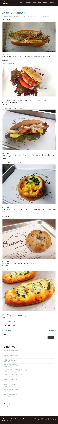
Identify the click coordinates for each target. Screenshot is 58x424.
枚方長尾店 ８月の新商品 (11, 379)
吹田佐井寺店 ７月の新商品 (13, 13)
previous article (6, 330)
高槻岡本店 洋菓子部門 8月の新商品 (14, 375)
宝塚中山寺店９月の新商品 (11, 355)
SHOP (39, 3)
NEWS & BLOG (27, 3)
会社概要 (47, 419)
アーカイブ (7, 404)
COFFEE (34, 3)
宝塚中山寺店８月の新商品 (11, 389)
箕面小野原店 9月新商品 (11, 365)
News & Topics (33, 16)
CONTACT (52, 3)
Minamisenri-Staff (21, 16)
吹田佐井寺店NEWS (44, 16)
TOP (21, 3)
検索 (5, 334)
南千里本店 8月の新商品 (10, 394)
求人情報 (40, 419)
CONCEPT (45, 3)
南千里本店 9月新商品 (10, 360)
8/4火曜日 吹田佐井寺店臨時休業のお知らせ (16, 370)
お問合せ (53, 419)
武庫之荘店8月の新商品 (10, 384)
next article (52, 330)
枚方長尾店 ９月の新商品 (11, 350)
